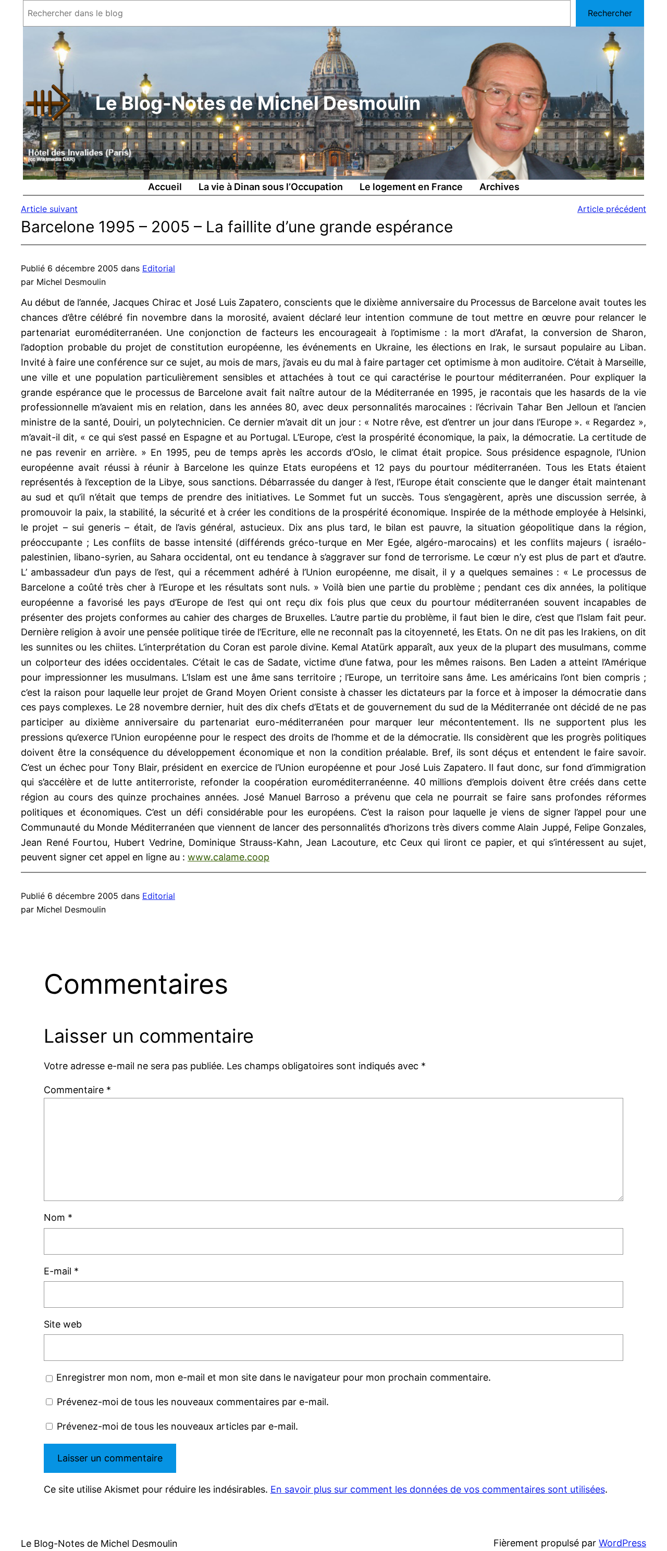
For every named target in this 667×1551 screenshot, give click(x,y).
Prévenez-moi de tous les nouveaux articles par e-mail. (177, 1426)
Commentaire (77, 1089)
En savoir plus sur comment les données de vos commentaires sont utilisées (437, 1489)
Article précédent (611, 209)
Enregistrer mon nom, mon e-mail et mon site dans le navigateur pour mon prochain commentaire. (273, 1377)
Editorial (158, 268)
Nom (58, 1217)
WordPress (622, 1542)
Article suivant (49, 209)
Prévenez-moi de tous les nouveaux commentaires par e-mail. (193, 1401)
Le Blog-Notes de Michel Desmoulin (258, 103)
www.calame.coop (228, 857)
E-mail (61, 1271)
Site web (63, 1324)
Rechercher (610, 13)
